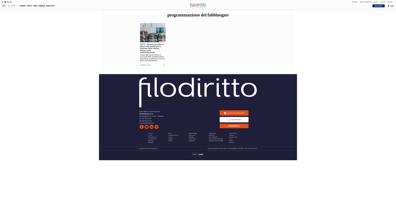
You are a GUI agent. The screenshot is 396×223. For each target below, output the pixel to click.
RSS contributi (233, 133)
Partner (170, 140)
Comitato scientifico (173, 135)
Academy (23, 6)
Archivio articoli (233, 137)
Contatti (150, 135)
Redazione (150, 140)
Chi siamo (150, 133)
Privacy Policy (192, 139)
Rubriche (42, 6)
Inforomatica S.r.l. (153, 137)
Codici (35, 6)
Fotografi (170, 139)
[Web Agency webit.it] (200, 154)
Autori (169, 133)
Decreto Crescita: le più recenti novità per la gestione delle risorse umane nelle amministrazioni (152, 48)
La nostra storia (152, 139)
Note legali (191, 137)
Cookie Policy (192, 140)
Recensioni (211, 135)
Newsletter (50, 6)
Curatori (170, 137)
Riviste (29, 6)
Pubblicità (150, 142)
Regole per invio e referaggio (216, 140)
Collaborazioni (212, 133)
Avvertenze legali (193, 133)
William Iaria (146, 65)
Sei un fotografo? (213, 137)
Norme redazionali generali (216, 139)
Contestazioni (192, 135)
